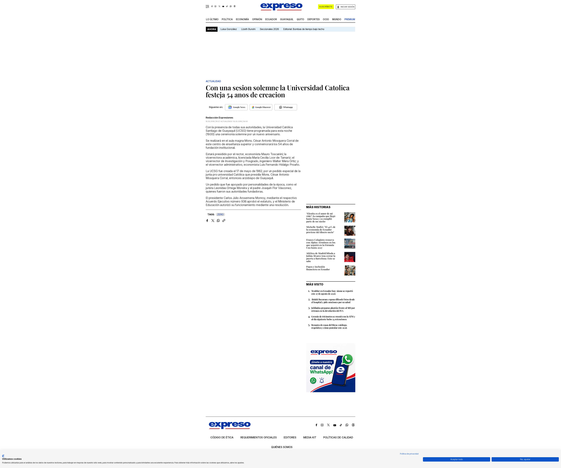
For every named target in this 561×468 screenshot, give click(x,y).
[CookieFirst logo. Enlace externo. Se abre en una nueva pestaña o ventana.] (3, 456)
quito (300, 19)
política (227, 19)
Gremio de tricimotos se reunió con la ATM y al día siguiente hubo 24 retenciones (333, 318)
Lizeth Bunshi (248, 29)
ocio (326, 19)
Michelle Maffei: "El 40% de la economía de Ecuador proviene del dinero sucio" (320, 229)
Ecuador (271, 19)
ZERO (220, 214)
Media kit (309, 437)
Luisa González (228, 29)
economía (242, 19)
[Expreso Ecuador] (230, 428)
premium (349, 19)
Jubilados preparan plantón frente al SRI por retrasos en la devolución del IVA (333, 309)
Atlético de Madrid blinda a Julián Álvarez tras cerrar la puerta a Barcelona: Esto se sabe (320, 257)
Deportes (313, 19)
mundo (336, 19)
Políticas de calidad (338, 437)
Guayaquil (287, 19)
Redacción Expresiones (219, 117)
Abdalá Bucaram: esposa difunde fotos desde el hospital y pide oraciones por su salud (333, 301)
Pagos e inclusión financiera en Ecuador (318, 268)
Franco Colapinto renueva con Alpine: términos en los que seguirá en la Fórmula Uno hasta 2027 (320, 243)
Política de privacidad (409, 454)
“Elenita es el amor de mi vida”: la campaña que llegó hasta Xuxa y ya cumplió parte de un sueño (320, 217)
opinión (257, 19)
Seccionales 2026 (269, 29)
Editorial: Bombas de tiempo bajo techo (304, 29)
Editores (290, 437)
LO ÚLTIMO (212, 19)
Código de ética (221, 437)
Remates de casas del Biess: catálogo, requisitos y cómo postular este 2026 (329, 326)
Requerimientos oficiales (258, 437)
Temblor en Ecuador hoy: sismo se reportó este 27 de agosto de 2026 (332, 292)
